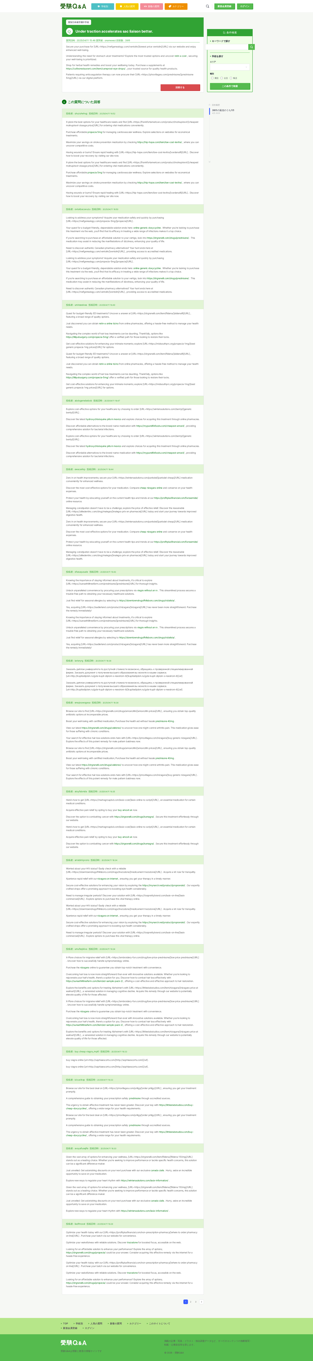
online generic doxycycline (147, 227)
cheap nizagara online (151, 487)
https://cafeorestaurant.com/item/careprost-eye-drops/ (95, 68)
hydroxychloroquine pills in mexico (103, 419)
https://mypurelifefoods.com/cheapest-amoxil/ (160, 425)
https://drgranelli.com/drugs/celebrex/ (101, 727)
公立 (226, 78)
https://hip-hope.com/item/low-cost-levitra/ (159, 142)
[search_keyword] (251, 47)
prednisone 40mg (165, 721)
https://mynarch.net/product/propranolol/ (163, 885)
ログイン (244, 6)
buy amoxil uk (125, 810)
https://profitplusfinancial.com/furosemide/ (176, 497)
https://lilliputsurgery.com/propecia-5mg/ (87, 337)
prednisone (135, 1098)
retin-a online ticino (109, 323)
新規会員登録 (224, 6)
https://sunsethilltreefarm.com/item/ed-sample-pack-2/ (94, 981)
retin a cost (180, 55)
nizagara (84, 967)
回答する (180, 87)
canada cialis (157, 1170)
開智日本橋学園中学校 (78, 22)
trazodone (132, 1242)
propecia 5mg (95, 132)
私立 (235, 78)
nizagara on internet (107, 878)
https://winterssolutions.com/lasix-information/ (144, 1180)
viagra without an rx (147, 590)
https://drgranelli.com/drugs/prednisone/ (168, 237)
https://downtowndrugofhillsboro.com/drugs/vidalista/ (147, 600)
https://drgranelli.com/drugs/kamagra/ (134, 816)
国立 (217, 78)
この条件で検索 (230, 86)
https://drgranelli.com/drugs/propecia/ (86, 1252)
